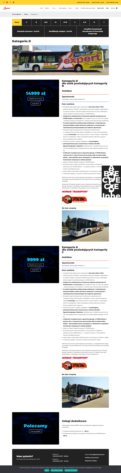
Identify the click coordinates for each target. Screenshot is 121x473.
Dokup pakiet (35, 431)
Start (41, 8)
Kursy (69, 8)
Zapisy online (100, 8)
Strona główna (16, 14)
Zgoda (47, 470)
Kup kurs (35, 103)
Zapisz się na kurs (35, 99)
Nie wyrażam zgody (56, 470)
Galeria (77, 8)
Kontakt (113, 8)
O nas (53, 8)
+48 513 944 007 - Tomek (97, 2)
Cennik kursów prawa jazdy (88, 8)
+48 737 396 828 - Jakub (112, 2)
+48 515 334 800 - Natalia (83, 2)
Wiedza (47, 8)
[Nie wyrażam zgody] (119, 469)
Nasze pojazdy (63, 8)
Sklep (107, 8)
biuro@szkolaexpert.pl (97, 454)
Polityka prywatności (92, 457)
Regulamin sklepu (91, 461)
